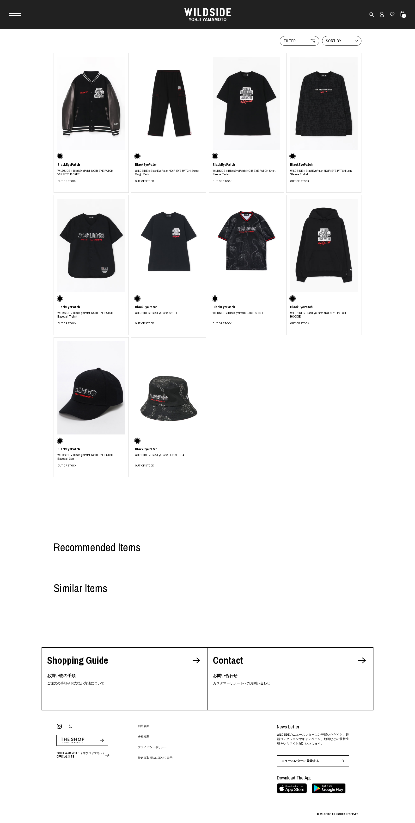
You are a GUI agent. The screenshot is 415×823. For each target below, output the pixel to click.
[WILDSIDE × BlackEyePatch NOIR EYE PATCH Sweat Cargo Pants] (168, 103)
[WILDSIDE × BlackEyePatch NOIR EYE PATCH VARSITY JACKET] (91, 103)
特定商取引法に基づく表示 (155, 758)
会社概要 (143, 737)
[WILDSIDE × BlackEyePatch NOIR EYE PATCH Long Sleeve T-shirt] (324, 103)
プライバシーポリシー (152, 747)
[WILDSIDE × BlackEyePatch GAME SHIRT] (246, 245)
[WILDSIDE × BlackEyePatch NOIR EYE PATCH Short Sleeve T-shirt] (246, 103)
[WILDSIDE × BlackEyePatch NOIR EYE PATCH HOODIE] (324, 245)
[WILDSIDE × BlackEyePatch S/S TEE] (168, 245)
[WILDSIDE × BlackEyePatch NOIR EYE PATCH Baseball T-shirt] (91, 245)
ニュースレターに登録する (300, 761)
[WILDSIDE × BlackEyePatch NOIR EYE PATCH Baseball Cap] (91, 387)
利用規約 (143, 726)
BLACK (91, 172)
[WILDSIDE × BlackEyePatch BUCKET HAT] (168, 387)
